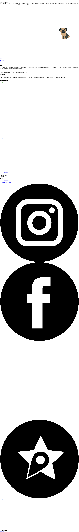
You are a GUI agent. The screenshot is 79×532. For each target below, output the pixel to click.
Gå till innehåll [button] (2, 5)
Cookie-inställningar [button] (2, 531)
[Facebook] (39, 340)
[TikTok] (39, 419)
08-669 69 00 (6, 180)
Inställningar (2, 2)
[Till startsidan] (39, 57)
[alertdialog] (39, 3)
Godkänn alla (5, 2)
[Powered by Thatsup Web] (3, 530)
